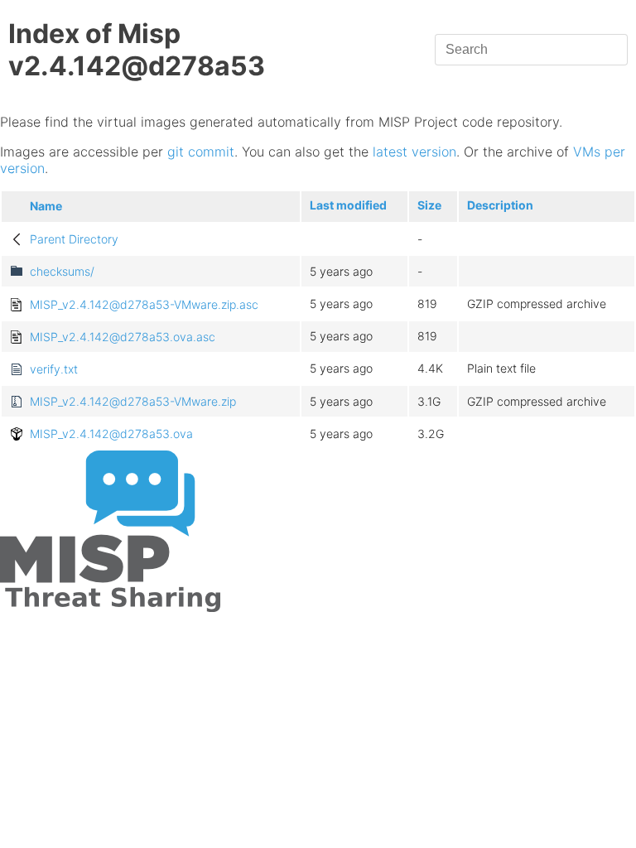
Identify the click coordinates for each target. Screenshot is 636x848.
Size (429, 205)
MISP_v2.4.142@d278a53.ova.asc (122, 337)
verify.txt (54, 369)
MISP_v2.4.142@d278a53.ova (111, 433)
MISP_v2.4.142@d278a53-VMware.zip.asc (144, 304)
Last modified (348, 205)
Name (46, 206)
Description (500, 205)
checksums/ (62, 271)
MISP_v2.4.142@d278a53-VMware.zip (133, 401)
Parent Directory (74, 239)
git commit (200, 151)
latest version (414, 151)
